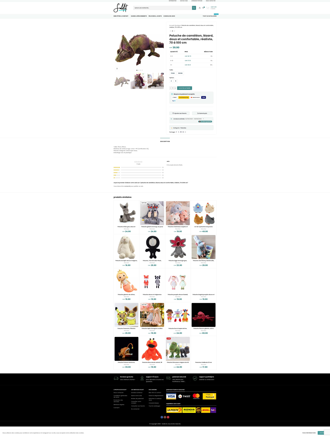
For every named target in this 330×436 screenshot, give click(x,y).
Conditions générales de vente (120, 396)
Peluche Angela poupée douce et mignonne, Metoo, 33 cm (203, 295)
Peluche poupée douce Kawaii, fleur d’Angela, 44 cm (178, 295)
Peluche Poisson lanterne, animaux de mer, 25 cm (126, 363)
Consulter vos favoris (138, 406)
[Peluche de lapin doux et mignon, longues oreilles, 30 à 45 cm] (126, 247)
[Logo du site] (121, 8)
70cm (173, 73)
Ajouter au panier (184, 88)
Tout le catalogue (154, 406)
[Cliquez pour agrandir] (117, 68)
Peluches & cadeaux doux (155, 399)
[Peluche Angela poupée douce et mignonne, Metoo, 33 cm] (204, 281)
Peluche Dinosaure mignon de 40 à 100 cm (178, 363)
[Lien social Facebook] (176, 132)
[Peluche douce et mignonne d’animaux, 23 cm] (152, 281)
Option (171, 78)
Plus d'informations (309, 433)
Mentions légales (119, 404)
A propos (116, 407)
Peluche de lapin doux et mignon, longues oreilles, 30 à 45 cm (126, 261)
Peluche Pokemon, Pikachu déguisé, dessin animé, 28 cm (126, 329)
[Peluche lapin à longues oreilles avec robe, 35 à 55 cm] (152, 315)
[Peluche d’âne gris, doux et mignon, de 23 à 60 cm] (126, 213)
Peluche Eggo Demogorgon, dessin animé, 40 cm (178, 261)
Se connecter (135, 409)
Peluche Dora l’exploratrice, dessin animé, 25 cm (178, 329)
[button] (116, 81)
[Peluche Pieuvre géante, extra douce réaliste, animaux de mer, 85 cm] (204, 315)
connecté (127, 186)
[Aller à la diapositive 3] (140, 70)
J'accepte (322, 433)
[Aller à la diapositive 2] (138, 70)
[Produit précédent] (170, 31)
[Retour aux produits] (172, 31)
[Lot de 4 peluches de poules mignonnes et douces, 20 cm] (204, 213)
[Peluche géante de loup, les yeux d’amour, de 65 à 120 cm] (152, 213)
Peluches (183, 128)
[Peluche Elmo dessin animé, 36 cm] (152, 349)
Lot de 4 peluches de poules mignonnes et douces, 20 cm (203, 227)
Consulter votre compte (136, 402)
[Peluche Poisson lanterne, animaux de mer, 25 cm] (126, 349)
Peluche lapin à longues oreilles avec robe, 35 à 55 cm (152, 329)
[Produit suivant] (174, 31)
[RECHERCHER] (194, 8)
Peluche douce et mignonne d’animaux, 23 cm (152, 295)
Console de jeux (154, 403)
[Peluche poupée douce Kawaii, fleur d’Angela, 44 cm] (178, 281)
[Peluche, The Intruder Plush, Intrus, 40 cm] (152, 247)
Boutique (178, 25)
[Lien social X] (179, 132)
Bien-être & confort (155, 392)
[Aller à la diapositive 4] (142, 70)
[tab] (165, 140)
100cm (180, 73)
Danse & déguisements (156, 395)
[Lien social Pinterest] (183, 132)
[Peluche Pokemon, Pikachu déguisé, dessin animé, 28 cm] (126, 315)
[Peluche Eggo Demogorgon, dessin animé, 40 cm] (178, 247)
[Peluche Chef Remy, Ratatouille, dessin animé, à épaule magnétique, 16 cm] (204, 247)
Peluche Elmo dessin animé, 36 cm (152, 363)
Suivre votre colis (136, 395)
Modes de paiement (137, 398)
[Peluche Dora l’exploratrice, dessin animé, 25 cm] (178, 315)
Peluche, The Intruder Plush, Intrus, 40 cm (152, 261)
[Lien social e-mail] (181, 132)
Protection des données (118, 401)
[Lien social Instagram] (165, 417)
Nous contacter (119, 392)
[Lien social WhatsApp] (185, 132)
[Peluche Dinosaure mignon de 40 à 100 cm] (178, 349)
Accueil (171, 25)
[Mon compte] (199, 8)
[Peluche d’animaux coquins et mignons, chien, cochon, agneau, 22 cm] (178, 213)
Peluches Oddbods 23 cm (203, 362)
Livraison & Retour (136, 392)
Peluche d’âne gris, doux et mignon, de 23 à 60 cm (126, 227)
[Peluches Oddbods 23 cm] (204, 349)
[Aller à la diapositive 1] (136, 70)
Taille (171, 70)
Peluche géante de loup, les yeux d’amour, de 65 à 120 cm (152, 227)
